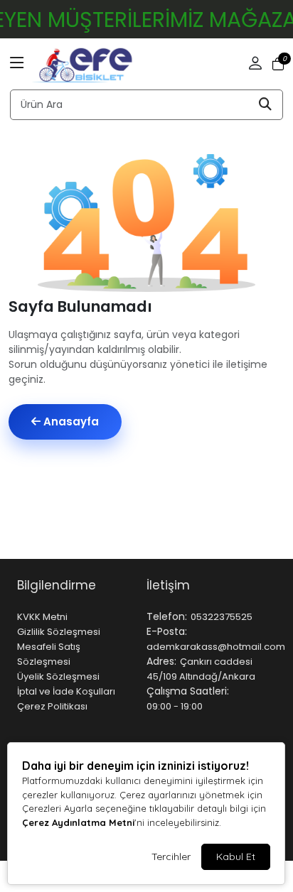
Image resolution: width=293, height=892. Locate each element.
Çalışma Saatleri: (187, 691)
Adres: (161, 661)
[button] (17, 64)
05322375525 (221, 617)
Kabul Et (235, 856)
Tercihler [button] (171, 856)
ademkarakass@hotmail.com (215, 646)
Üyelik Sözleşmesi (58, 676)
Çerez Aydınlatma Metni (78, 822)
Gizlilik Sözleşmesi (58, 631)
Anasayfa (70, 421)
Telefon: (166, 616)
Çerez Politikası (52, 706)
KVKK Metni (42, 617)
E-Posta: (166, 631)
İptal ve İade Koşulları (66, 691)
